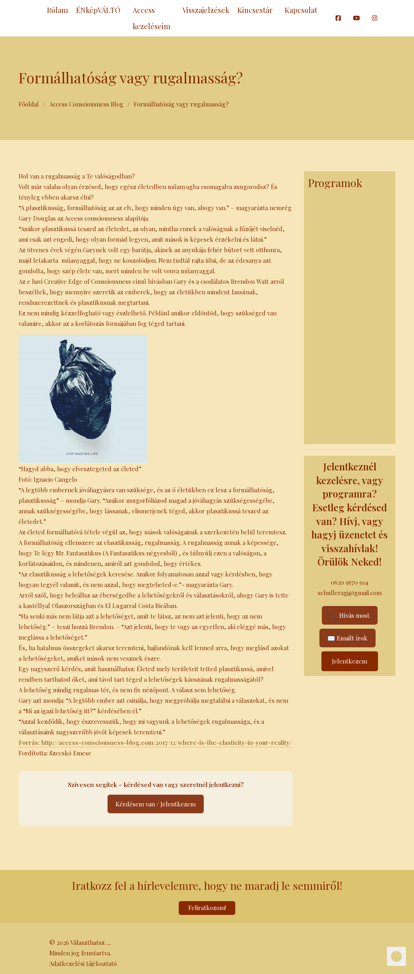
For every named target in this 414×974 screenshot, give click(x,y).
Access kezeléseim (151, 18)
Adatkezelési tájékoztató (83, 963)
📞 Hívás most (350, 615)
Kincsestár (254, 10)
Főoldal (29, 104)
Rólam (57, 10)
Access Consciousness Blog (86, 104)
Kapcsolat (301, 10)
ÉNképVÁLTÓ (98, 10)
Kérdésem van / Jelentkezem (156, 804)
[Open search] (325, 18)
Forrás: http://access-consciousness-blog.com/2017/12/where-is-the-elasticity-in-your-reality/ (155, 742)
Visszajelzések (205, 10)
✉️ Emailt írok (347, 638)
